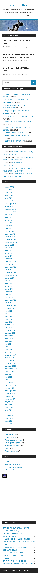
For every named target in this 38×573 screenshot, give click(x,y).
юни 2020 (8, 377)
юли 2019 (8, 404)
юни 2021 (8, 344)
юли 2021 (8, 341)
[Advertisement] (19, 500)
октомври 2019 (10, 396)
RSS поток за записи (12, 464)
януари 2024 (9, 264)
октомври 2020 (10, 366)
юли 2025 (8, 215)
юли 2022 (8, 311)
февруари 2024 (10, 261)
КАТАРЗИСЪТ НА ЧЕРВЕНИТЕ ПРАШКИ (18, 564)
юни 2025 (8, 217)
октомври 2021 (10, 333)
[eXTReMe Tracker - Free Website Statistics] (4, 477)
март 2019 (8, 410)
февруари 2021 (10, 355)
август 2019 (9, 402)
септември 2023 (11, 275)
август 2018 (9, 418)
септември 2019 (10, 399)
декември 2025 (10, 204)
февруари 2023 (10, 294)
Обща (25, 47)
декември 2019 (10, 391)
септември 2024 (11, 242)
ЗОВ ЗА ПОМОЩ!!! (10, 550)
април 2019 (9, 407)
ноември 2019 (10, 393)
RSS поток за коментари (13, 467)
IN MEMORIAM (10, 434)
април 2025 (9, 223)
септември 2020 (11, 369)
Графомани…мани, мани (13, 440)
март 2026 (9, 198)
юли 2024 (8, 248)
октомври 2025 (10, 209)
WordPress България (12, 470)
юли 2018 (8, 421)
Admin (17, 47)
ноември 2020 (10, 363)
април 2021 (9, 349)
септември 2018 (10, 415)
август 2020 (9, 371)
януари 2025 (9, 231)
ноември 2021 (10, 330)
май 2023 (8, 286)
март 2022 (8, 322)
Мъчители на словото (13, 445)
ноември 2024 (10, 237)
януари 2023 (9, 297)
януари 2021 (9, 358)
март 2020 (9, 382)
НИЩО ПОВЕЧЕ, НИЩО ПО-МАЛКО (18, 122)
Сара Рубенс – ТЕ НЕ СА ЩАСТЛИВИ (19, 116)
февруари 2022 (10, 325)
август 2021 (9, 338)
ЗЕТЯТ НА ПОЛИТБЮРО (14, 141)
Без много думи (10, 437)
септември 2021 (10, 336)
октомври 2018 (10, 413)
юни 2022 (8, 314)
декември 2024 (10, 234)
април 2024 (9, 256)
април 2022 (9, 319)
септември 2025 (11, 212)
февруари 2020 (10, 385)
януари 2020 (9, 388)
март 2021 (8, 352)
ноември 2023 (10, 270)
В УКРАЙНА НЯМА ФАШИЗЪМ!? (15, 547)
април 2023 (9, 289)
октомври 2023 (10, 272)
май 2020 (8, 380)
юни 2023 (8, 283)
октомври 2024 (10, 239)
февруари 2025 (10, 228)
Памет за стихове (11, 451)
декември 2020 (10, 360)
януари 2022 (9, 327)
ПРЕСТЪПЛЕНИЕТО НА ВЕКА (14, 553)
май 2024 (8, 253)
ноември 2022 (10, 303)
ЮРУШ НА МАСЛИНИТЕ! (14, 133)
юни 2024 (8, 250)
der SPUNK (19, 5)
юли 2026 (8, 190)
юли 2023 (8, 281)
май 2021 (8, 347)
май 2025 (8, 220)
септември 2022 (11, 308)
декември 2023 (10, 267)
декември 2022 (10, 300)
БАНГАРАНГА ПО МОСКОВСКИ (17, 135)
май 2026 (8, 193)
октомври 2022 (10, 305)
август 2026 (9, 187)
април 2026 (9, 195)
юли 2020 (8, 374)
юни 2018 (8, 424)
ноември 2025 (10, 206)
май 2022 (8, 316)
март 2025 (9, 226)
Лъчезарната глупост (12, 443)
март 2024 (9, 259)
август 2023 (9, 278)
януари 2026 (9, 201)
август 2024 (9, 245)
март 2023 (8, 292)
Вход (7, 462)
